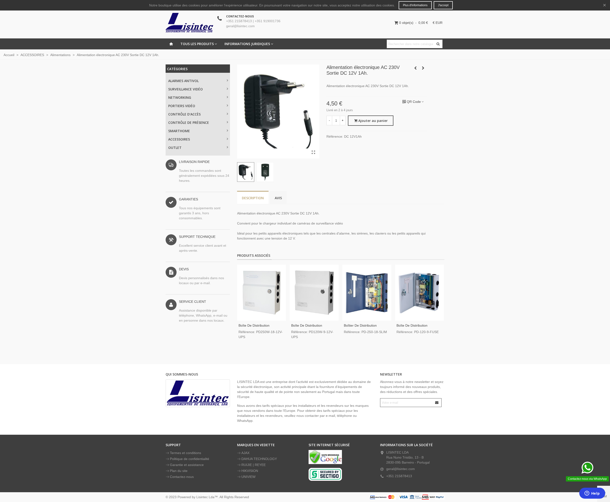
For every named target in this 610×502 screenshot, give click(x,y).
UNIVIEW (248, 477)
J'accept (443, 5)
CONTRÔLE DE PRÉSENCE (188, 122)
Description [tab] (253, 198)
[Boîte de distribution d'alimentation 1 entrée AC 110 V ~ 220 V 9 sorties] (314, 292)
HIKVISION (249, 471)
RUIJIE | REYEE (253, 465)
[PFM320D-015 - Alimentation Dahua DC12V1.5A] (423, 68)
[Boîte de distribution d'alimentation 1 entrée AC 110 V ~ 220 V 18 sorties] (261, 292)
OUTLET (175, 147)
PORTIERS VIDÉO (181, 106)
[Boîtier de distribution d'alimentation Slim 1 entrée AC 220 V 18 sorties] (366, 292)
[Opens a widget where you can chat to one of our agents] (592, 494)
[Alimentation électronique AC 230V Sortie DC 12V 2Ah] (415, 68)
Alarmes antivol (183, 80)
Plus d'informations (415, 5)
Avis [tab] (278, 198)
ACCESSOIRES (179, 139)
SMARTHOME (179, 131)
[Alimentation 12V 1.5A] (313, 152)
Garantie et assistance (187, 465)
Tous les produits (197, 44)
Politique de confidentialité (189, 459)
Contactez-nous (182, 477)
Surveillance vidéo (185, 89)
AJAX (245, 453)
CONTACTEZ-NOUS (240, 16)
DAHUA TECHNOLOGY (259, 459)
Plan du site (179, 471)
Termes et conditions (185, 453)
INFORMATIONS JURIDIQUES (247, 44)
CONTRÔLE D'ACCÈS (184, 114)
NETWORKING (179, 97)
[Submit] (437, 402)
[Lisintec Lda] (189, 22)
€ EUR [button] (437, 23)
